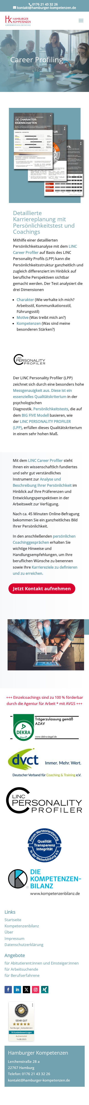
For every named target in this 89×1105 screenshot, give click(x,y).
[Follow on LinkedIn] (17, 989)
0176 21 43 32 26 (36, 1073)
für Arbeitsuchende (21, 969)
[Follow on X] (26, 989)
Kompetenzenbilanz (22, 925)
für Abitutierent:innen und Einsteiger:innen (42, 963)
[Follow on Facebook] (8, 989)
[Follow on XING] (44, 992)
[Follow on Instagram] (35, 989)
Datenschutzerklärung (24, 944)
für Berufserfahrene (22, 975)
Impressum (14, 938)
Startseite (13, 919)
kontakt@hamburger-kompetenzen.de (39, 1080)
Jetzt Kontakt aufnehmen (42, 588)
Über (9, 932)
